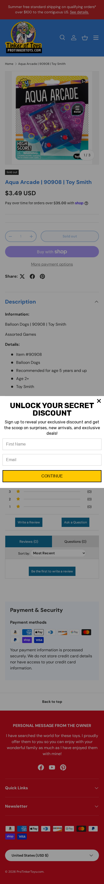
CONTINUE (52, 476)
